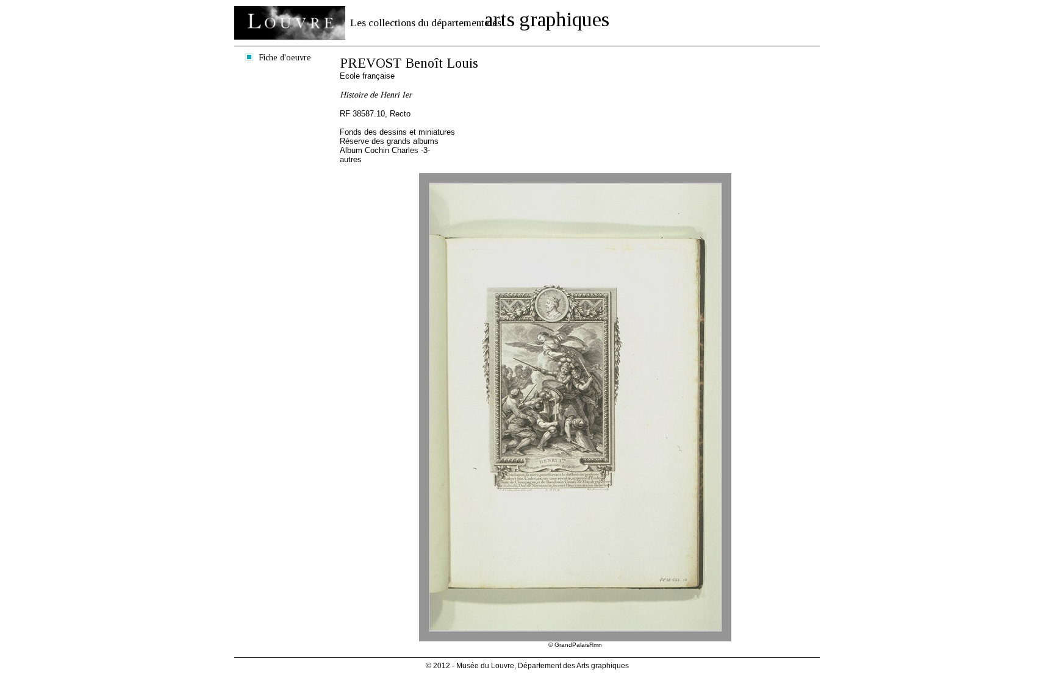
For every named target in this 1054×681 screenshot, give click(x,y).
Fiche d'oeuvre (285, 57)
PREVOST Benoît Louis (409, 63)
